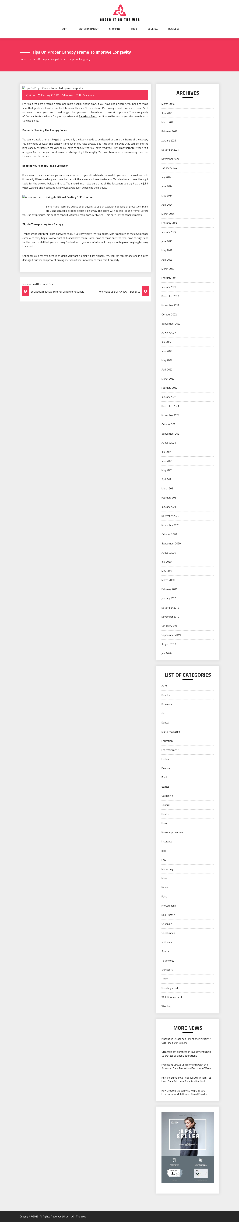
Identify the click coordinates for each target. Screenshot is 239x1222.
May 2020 (166, 571)
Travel (164, 979)
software (166, 942)
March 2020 (167, 580)
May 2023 (166, 250)
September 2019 (171, 635)
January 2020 (168, 598)
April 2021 (167, 479)
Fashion (165, 759)
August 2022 (168, 333)
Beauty (165, 695)
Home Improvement (172, 832)
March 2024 (167, 214)
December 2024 (170, 150)
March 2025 (167, 122)
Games (165, 787)
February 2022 (169, 388)
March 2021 (167, 488)
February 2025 (169, 131)
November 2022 (170, 305)
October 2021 (169, 424)
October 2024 (169, 168)
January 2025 (168, 141)
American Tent (88, 116)
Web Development (171, 997)
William (32, 95)
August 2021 (168, 443)
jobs (163, 851)
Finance (165, 768)
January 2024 (168, 232)
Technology (167, 961)
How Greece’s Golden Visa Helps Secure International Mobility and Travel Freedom (184, 1092)
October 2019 (169, 626)
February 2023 (169, 278)
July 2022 (166, 342)
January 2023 (168, 287)
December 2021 (170, 406)
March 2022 (167, 379)
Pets (164, 896)
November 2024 (170, 159)
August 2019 (168, 644)
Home (164, 823)
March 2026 (167, 104)
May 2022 (166, 360)
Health (64, 29)
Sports (165, 951)
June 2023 (167, 241)
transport (167, 970)
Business (173, 29)
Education (167, 741)
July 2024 (166, 177)
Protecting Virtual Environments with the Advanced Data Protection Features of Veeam (187, 1066)
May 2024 (166, 196)
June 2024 (167, 186)
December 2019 (170, 608)
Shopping (115, 29)
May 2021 (166, 470)
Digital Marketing (170, 732)
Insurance (166, 841)
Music (164, 878)
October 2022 (169, 314)
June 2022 (167, 351)
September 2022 (171, 324)
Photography (168, 906)
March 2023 (167, 269)
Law (163, 860)
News (164, 887)
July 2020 (166, 562)
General (152, 29)
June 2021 (167, 461)
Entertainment (89, 29)
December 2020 (170, 516)
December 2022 (170, 296)
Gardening (167, 796)
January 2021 (168, 507)
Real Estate (168, 915)
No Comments (86, 95)
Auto (164, 686)
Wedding (166, 1006)
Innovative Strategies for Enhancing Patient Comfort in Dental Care (186, 1041)
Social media (168, 933)
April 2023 (167, 260)
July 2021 (166, 452)
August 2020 (168, 553)
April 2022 (167, 370)
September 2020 (171, 543)
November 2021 (170, 415)
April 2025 (167, 113)
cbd (163, 713)
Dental (165, 723)
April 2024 (167, 205)
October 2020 (169, 534)
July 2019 (166, 653)
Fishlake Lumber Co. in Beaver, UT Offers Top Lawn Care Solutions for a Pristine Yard (186, 1079)
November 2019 (170, 617)
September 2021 (171, 434)
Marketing (167, 869)
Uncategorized (169, 988)
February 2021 (169, 498)
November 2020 (170, 525)
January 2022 (168, 397)
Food (134, 29)
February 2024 (169, 223)
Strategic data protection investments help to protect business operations (186, 1053)
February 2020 (169, 589)
